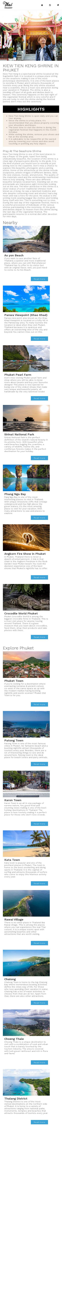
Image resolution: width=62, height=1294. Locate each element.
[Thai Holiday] (42, 5)
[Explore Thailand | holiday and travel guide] (50, 5)
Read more (39, 279)
